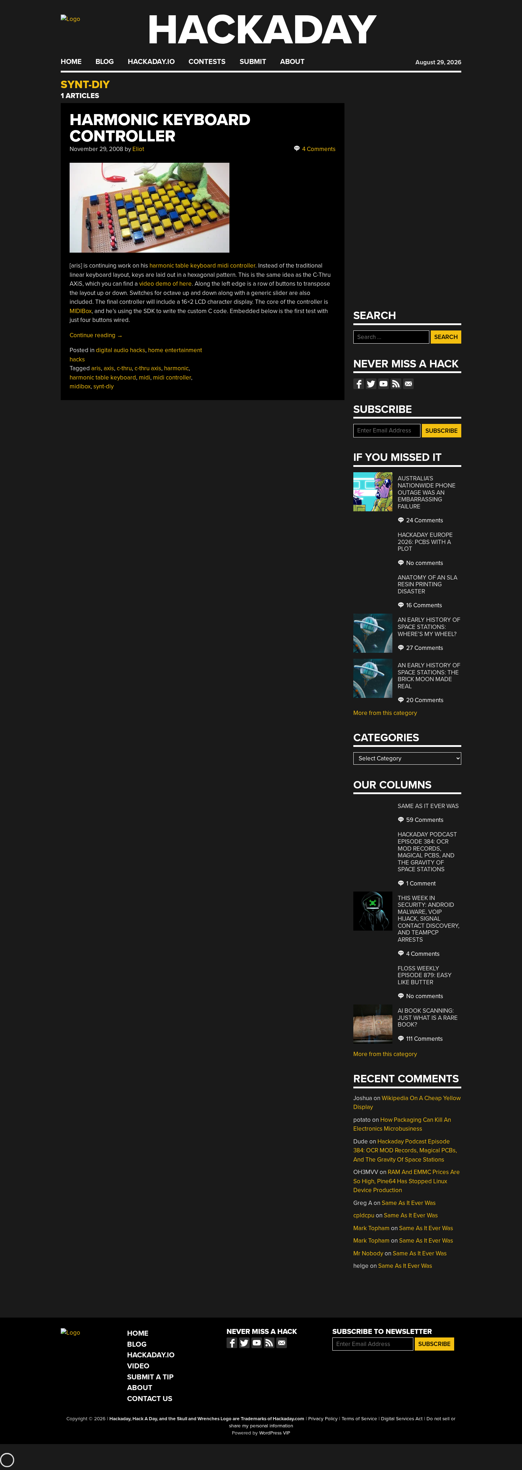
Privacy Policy (323, 1419)
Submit (253, 62)
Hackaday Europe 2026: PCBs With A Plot (425, 542)
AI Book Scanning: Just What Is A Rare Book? (428, 1017)
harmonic (176, 368)
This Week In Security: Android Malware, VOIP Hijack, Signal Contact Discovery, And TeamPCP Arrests (429, 918)
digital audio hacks (120, 350)
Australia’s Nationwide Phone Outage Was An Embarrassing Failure (427, 492)
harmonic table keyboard (103, 377)
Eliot (138, 149)
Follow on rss (396, 383)
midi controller (172, 377)
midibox (80, 386)
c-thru (124, 368)
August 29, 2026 (438, 62)
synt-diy (103, 386)
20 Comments (424, 700)
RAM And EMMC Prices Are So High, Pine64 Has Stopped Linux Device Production (406, 1181)
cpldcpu (363, 1215)
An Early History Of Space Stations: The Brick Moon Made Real (429, 676)
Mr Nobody (368, 1253)
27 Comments (424, 648)
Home (71, 62)
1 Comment (420, 883)
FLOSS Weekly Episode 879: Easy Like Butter (425, 975)
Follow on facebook (358, 383)
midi (144, 377)
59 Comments (424, 820)
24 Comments (424, 520)
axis (109, 368)
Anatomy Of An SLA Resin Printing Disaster (427, 584)
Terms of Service (359, 1419)
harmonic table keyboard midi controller (202, 265)
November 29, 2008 (96, 149)
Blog (105, 62)
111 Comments (424, 1039)
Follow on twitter (371, 383)
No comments (424, 563)
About (292, 62)
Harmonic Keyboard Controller (160, 128)
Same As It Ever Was (428, 806)
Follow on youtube (383, 383)
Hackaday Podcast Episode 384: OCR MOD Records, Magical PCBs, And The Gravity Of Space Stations (427, 852)
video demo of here (165, 283)
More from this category (385, 713)
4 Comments (318, 149)
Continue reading (96, 335)
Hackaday (261, 30)
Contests (207, 62)
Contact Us (149, 1398)
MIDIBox (81, 311)
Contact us (408, 383)
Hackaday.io (151, 62)
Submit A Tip (150, 1377)
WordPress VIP (274, 1433)
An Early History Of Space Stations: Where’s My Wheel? (429, 626)
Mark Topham (371, 1228)
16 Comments (423, 605)
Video (138, 1366)
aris (96, 368)
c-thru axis (148, 368)
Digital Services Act (402, 1419)
